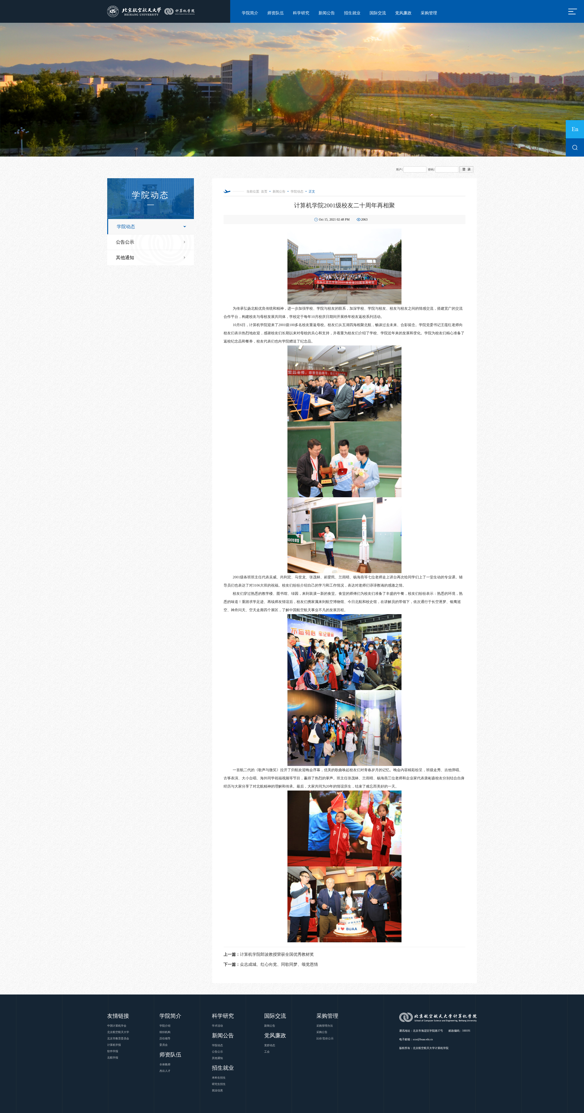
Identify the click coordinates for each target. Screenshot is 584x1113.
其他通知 (125, 257)
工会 (267, 1051)
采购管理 (429, 13)
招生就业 (352, 13)
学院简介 (250, 13)
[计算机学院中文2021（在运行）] (151, 11)
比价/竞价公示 (325, 1038)
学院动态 (126, 226)
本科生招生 (219, 1077)
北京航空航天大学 (118, 1032)
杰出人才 (164, 1070)
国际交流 (378, 13)
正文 (312, 191)
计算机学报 (114, 1044)
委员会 (163, 1044)
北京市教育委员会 (118, 1038)
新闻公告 (326, 13)
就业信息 (217, 1090)
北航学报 (112, 1057)
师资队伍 (275, 13)
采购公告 (321, 1032)
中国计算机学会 (116, 1025)
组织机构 (164, 1032)
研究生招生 (219, 1084)
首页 (264, 191)
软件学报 (112, 1051)
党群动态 (269, 1045)
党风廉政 (403, 13)
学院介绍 (164, 1025)
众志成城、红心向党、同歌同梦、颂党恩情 (271, 964)
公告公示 (125, 242)
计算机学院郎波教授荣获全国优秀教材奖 (269, 954)
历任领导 (164, 1038)
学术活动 (217, 1025)
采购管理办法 (324, 1025)
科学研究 (301, 13)
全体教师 (164, 1064)
